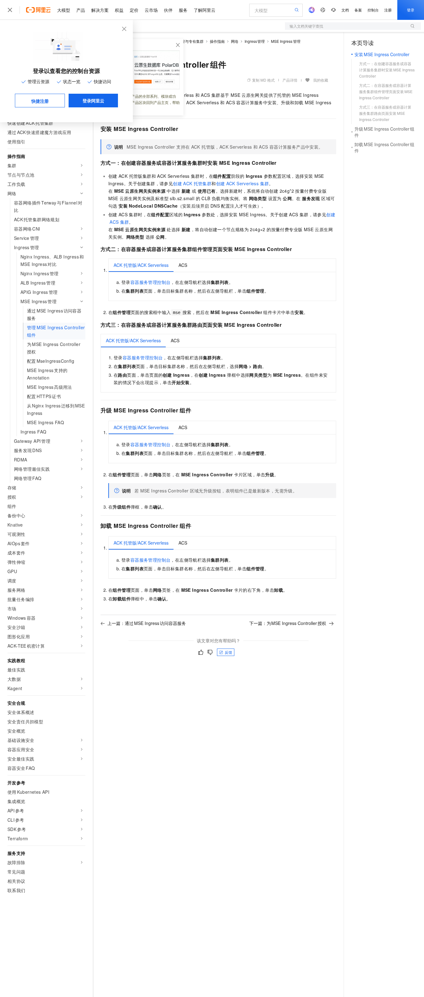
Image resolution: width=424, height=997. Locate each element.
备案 (358, 9)
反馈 (228, 652)
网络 (234, 41)
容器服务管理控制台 (150, 282)
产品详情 (289, 80)
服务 (183, 10)
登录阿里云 (93, 100)
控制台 (373, 9)
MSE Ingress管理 (285, 41)
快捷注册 (40, 101)
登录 (410, 9)
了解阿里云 (204, 10)
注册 (388, 9)
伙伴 (168, 10)
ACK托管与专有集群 (186, 41)
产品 (80, 10)
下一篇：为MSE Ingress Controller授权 (288, 623)
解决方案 (100, 10)
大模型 (63, 10)
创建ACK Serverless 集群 (242, 183)
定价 (134, 10)
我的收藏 (320, 80)
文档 (345, 9)
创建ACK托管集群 (192, 183)
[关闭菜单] (10, 10)
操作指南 (217, 41)
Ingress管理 (255, 41)
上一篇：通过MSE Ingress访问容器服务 (146, 623)
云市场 (151, 10)
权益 (119, 10)
